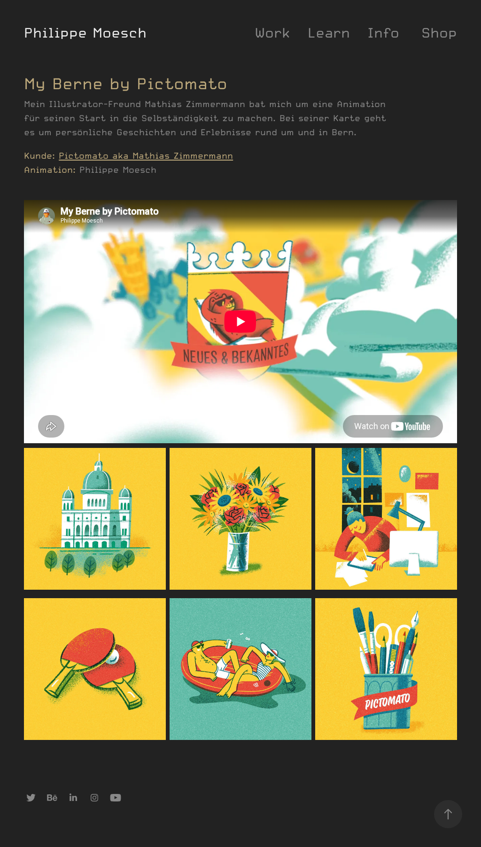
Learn (329, 32)
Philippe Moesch (85, 32)
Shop (439, 32)
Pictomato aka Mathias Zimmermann (146, 155)
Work (272, 32)
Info (383, 32)
